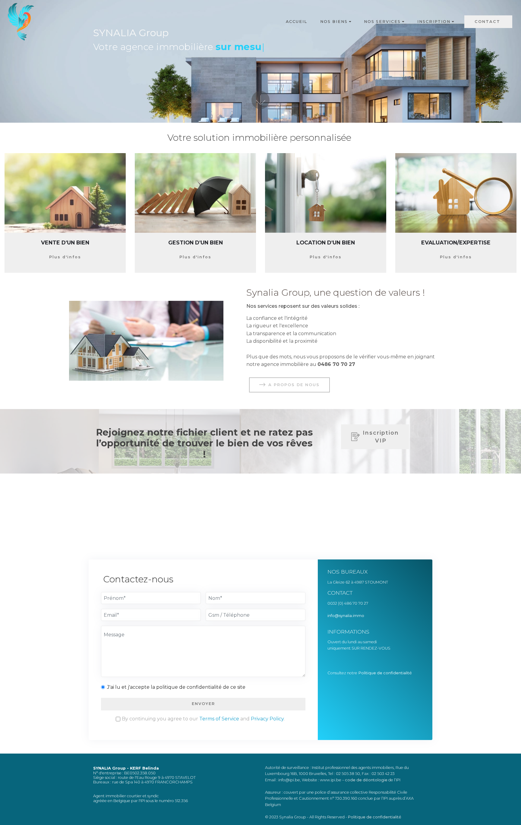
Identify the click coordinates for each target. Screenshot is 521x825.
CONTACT (488, 21)
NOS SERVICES (382, 21)
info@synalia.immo (346, 615)
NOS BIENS (334, 21)
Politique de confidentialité (385, 673)
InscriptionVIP (381, 437)
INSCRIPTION (433, 21)
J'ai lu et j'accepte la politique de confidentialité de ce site (176, 687)
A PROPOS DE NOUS (294, 385)
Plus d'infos (65, 257)
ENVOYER (203, 703)
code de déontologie (366, 780)
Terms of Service (219, 719)
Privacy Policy (267, 719)
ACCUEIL (296, 21)
